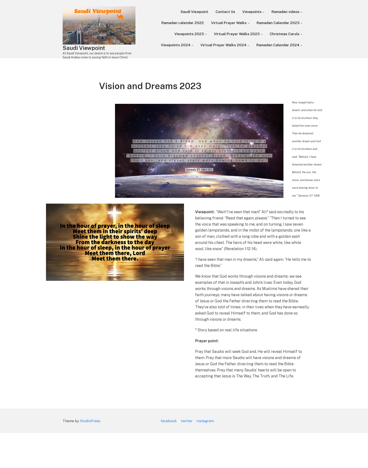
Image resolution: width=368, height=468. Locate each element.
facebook (169, 421)
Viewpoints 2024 (175, 45)
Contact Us (225, 12)
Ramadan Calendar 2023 (278, 23)
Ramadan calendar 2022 (182, 23)
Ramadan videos (285, 12)
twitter (187, 421)
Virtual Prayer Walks (229, 23)
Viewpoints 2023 (189, 34)
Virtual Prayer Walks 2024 (223, 45)
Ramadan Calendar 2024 (277, 45)
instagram (205, 421)
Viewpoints (252, 12)
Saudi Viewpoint (84, 48)
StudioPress (90, 421)
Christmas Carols (284, 34)
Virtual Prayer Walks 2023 (237, 34)
